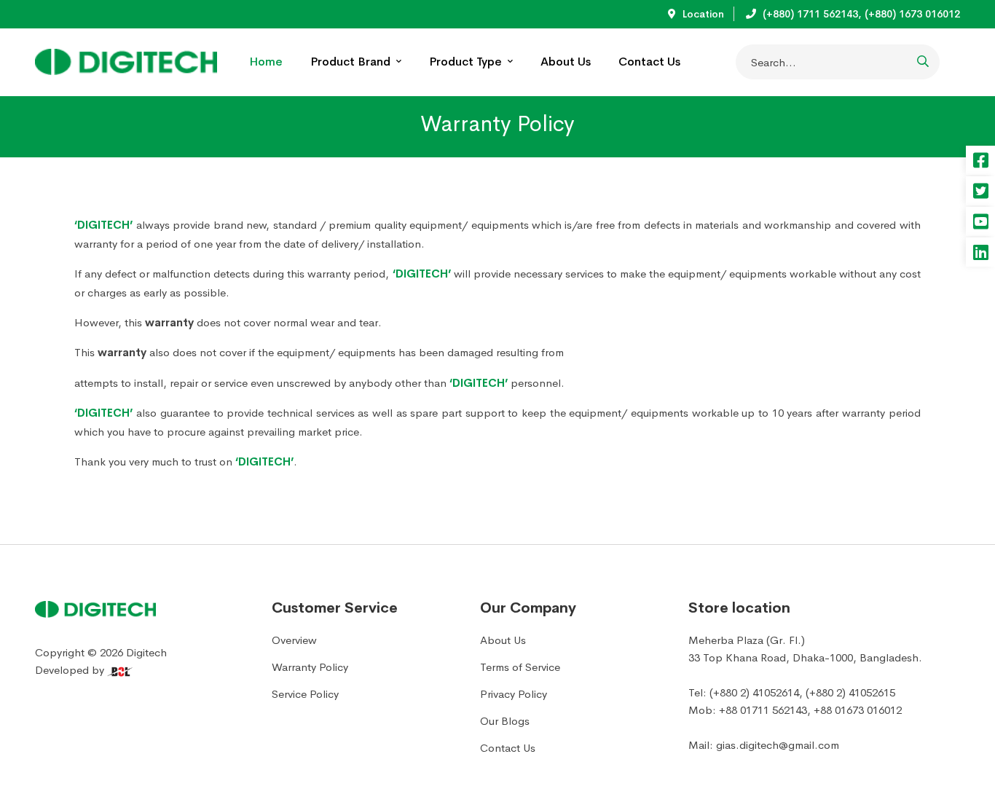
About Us (565, 61)
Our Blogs (505, 721)
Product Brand (351, 61)
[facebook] (980, 160)
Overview (294, 640)
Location (702, 13)
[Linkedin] (980, 252)
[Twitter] (980, 190)
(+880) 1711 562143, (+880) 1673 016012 (860, 13)
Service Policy (305, 694)
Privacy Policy (513, 694)
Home (266, 61)
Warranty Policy (310, 667)
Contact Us (649, 61)
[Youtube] (980, 221)
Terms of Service (520, 667)
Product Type (467, 61)
